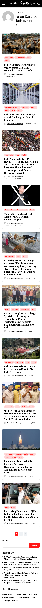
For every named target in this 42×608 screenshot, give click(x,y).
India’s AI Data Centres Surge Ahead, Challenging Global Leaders (19, 117)
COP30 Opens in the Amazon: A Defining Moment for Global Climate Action (20, 558)
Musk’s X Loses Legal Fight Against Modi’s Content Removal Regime (18, 216)
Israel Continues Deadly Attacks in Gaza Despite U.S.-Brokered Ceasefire (20, 581)
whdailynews (7, 594)
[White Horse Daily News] (21, 3)
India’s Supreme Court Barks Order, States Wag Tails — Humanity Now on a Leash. (19, 67)
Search (5, 540)
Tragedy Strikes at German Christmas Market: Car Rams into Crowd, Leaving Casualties (19, 597)
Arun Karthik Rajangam (26, 18)
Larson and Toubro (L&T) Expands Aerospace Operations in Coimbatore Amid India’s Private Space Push (18, 467)
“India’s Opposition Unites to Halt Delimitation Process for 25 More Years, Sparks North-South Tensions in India (20, 415)
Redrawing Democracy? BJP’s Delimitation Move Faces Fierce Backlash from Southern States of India (21, 515)
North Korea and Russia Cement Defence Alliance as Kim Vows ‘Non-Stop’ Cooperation (21, 575)
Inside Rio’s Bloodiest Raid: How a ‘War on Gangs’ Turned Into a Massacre (21, 569)
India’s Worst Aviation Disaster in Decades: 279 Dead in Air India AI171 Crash (20, 369)
